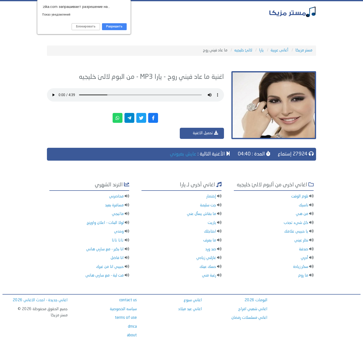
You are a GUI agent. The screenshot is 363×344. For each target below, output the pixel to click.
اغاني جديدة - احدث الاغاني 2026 (40, 300)
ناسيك (303, 205)
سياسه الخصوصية (123, 309)
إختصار (211, 196)
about (132, 335)
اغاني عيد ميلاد (190, 309)
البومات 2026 (255, 300)
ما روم (303, 276)
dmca (132, 327)
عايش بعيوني (183, 154)
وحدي (119, 232)
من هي (302, 214)
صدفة (303, 249)
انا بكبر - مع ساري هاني (105, 249)
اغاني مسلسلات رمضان (249, 318)
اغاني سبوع (193, 300)
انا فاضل (117, 258)
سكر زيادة (300, 267)
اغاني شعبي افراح (252, 309)
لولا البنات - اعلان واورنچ (105, 223)
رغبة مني (209, 276)
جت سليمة (208, 205)
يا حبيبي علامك (296, 232)
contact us (128, 300)
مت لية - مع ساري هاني (104, 276)
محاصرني (116, 196)
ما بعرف (209, 240)
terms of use (126, 318)
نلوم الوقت (299, 196)
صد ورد (210, 249)
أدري (304, 258)
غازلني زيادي (206, 258)
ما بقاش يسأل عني (201, 214)
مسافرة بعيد (114, 205)
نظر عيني (301, 240)
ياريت (212, 223)
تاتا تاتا (118, 240)
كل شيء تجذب (296, 223)
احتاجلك (210, 232)
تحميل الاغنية (203, 133)
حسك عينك (208, 267)
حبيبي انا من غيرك (110, 267)
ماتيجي (118, 214)
